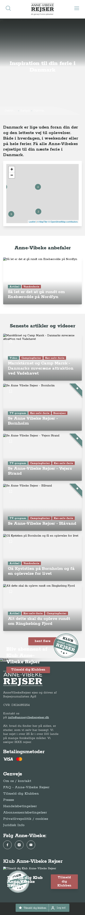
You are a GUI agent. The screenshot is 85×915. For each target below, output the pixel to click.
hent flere (42, 641)
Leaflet (32, 221)
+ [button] (11, 169)
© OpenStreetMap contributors (63, 221)
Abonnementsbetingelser (25, 812)
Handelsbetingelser (20, 806)
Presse (8, 800)
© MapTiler (42, 221)
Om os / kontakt (17, 781)
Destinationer (11, 111)
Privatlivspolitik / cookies (25, 819)
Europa (25, 111)
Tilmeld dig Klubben (28, 670)
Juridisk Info (14, 825)
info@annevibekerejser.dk (28, 717)
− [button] (11, 175)
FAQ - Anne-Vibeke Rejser (26, 787)
